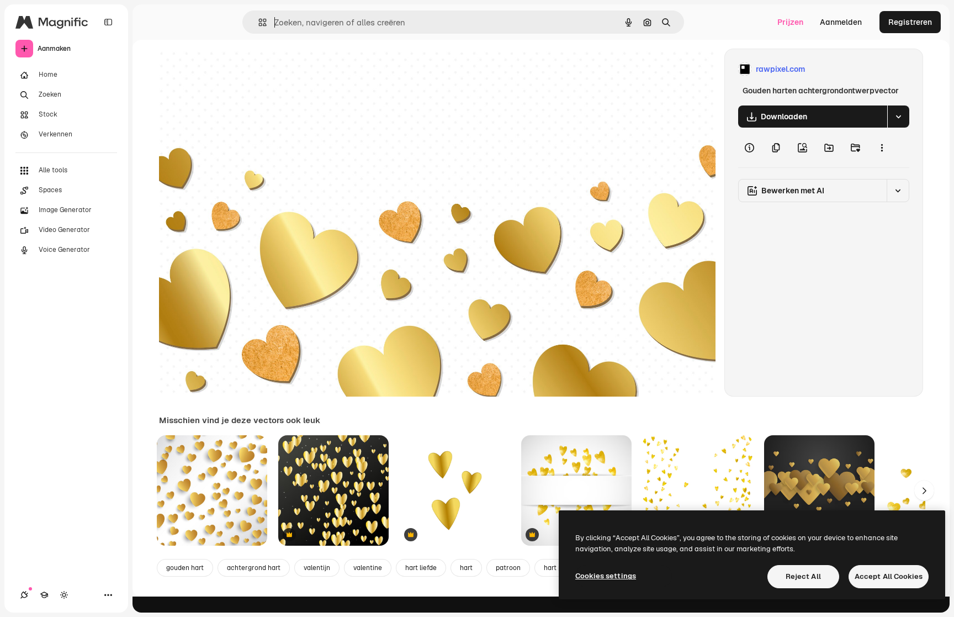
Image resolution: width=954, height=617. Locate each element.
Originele (231, 69)
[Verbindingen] (24, 595)
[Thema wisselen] (64, 595)
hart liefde (421, 567)
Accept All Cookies (889, 576)
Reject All (803, 576)
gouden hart (185, 567)
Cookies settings (605, 576)
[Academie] (44, 595)
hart (466, 567)
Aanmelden (841, 22)
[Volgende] (924, 490)
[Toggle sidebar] (108, 22)
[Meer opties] (882, 147)
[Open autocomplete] (258, 22)
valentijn (317, 567)
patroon (508, 567)
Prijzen (790, 22)
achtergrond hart (253, 567)
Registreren (910, 22)
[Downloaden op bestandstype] (898, 117)
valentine (367, 567)
